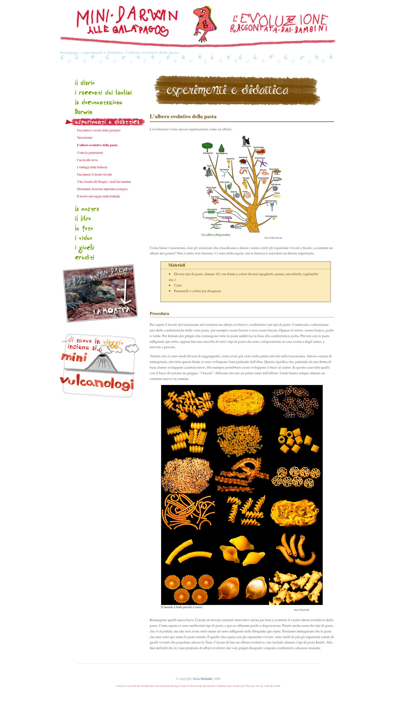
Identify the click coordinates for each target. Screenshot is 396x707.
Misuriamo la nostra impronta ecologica (102, 189)
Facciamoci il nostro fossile (94, 174)
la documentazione (163, 686)
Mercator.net (276, 237)
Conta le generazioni (90, 152)
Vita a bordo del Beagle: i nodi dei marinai (104, 182)
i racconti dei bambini (137, 686)
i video (266, 686)
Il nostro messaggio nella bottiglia (98, 196)
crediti (276, 686)
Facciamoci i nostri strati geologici (98, 130)
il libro (247, 686)
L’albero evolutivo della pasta (97, 145)
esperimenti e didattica (102, 52)
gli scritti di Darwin (187, 686)
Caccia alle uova (87, 160)
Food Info (305, 609)
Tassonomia (84, 137)
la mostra (235, 686)
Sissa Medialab (202, 679)
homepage (69, 52)
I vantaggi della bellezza (92, 167)
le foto (256, 686)
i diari (119, 686)
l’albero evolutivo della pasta (152, 52)
